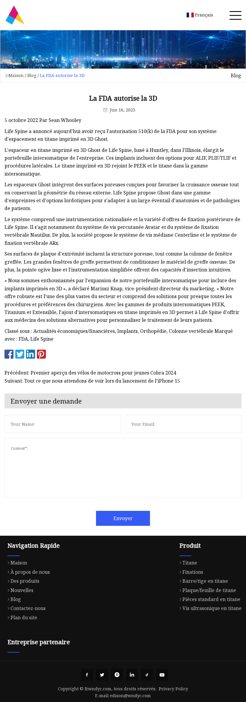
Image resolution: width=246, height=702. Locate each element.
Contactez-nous (28, 608)
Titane (189, 562)
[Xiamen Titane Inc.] (15, 14)
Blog (31, 75)
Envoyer (123, 518)
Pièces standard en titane (211, 599)
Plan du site (23, 617)
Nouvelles (21, 590)
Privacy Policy (173, 689)
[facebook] (87, 675)
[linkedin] (132, 675)
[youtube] (162, 675)
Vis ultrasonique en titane (212, 608)
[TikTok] (147, 675)
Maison (16, 75)
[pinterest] (117, 675)
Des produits (24, 581)
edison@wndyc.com (130, 695)
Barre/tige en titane (205, 581)
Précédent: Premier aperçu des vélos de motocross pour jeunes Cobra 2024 (90, 372)
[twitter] (102, 675)
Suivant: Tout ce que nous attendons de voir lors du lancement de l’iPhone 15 (92, 381)
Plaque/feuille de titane (209, 590)
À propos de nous (30, 572)
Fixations (192, 572)
